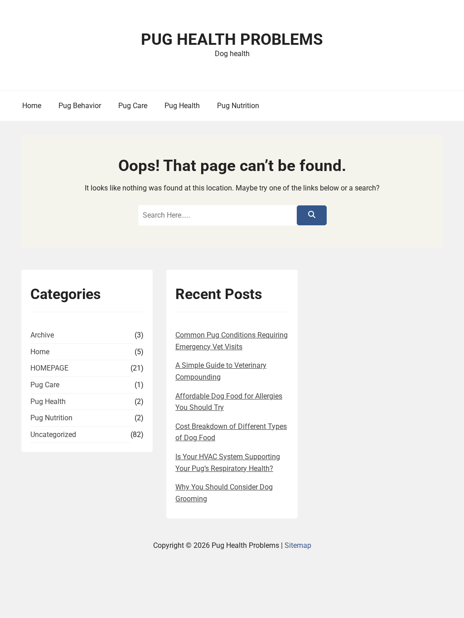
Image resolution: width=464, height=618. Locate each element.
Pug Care (132, 105)
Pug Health (182, 105)
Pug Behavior (79, 105)
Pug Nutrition (238, 105)
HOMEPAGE (49, 368)
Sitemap (298, 545)
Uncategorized (53, 434)
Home (31, 105)
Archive (42, 335)
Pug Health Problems (232, 39)
